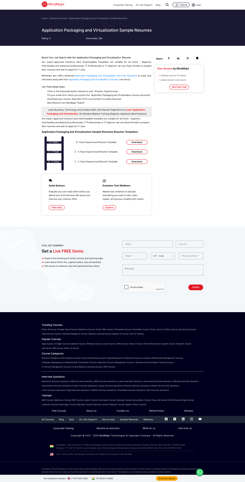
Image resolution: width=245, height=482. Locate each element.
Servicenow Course (187, 329)
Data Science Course (51, 334)
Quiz (71, 419)
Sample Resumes (58, 18)
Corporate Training (122, 5)
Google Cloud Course (67, 329)
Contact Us (123, 410)
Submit (195, 287)
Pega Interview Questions (78, 390)
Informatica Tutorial (107, 400)
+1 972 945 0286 (79, 478)
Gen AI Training (136, 334)
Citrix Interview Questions (53, 390)
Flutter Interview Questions (85, 386)
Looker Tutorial (90, 400)
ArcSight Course (61, 344)
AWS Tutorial (47, 400)
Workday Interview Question (186, 381)
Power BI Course (49, 329)
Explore (109, 207)
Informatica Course (122, 329)
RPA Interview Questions (106, 381)
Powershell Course (152, 344)
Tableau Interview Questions (103, 390)
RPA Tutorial (77, 400)
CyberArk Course (77, 344)
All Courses (48, 419)
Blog (158, 5)
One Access (108, 419)
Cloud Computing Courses (93, 358)
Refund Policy (156, 410)
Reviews (188, 410)
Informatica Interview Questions (158, 381)
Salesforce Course (86, 329)
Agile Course (47, 344)
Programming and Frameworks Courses (124, 358)
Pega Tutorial (188, 400)
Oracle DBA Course (104, 329)
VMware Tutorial (117, 404)
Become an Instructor (108, 428)
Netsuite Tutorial (100, 404)
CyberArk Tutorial (50, 404)
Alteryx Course (136, 344)
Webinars (148, 419)
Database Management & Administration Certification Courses (69, 362)
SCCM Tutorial (174, 400)
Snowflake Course (140, 329)
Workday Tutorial (124, 400)
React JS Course (71, 348)
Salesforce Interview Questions (55, 381)
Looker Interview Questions (130, 381)
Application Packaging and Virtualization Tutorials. (93, 79)
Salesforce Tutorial (62, 400)
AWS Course (122, 344)
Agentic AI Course (121, 334)
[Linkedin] (183, 419)
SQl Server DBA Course (52, 348)
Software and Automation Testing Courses (154, 362)
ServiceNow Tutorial (142, 400)
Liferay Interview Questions (110, 386)
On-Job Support (144, 5)
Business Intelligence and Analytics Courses (61, 358)
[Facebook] (166, 419)
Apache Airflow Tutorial (135, 404)
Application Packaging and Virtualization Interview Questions (106, 75)
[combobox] (152, 256)
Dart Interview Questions (158, 390)
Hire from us (185, 428)
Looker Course (109, 344)
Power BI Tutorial (159, 400)
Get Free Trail (179, 87)
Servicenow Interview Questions (56, 386)
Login (198, 5)
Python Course (171, 329)
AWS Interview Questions (82, 381)
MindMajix (105, 435)
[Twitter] (174, 419)
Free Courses (59, 410)
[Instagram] (191, 419)
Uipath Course (168, 344)
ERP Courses (109, 367)
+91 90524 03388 (104, 478)
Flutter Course (156, 329)
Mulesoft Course (183, 344)
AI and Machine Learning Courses (87, 367)
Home (45, 18)
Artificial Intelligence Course (74, 334)
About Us (91, 410)
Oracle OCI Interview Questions (165, 386)
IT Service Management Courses (56, 367)
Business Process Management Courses (116, 362)
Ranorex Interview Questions (137, 386)
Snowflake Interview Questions (131, 390)
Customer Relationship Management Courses (163, 358)
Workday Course (94, 344)
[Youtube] (200, 419)
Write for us (149, 428)
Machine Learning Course (99, 334)
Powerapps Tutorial (67, 404)
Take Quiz (56, 207)
